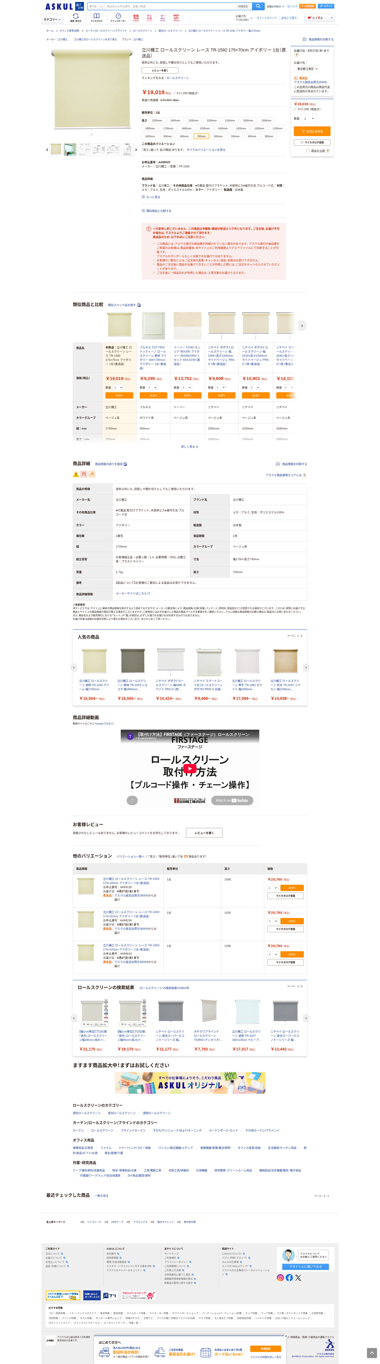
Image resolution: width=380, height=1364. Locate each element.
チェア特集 (251, 1313)
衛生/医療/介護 (114, 1153)
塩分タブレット (165, 1222)
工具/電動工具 (152, 1170)
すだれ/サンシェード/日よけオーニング (177, 1130)
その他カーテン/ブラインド (262, 1130)
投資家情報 (112, 1258)
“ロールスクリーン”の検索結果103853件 (164, 988)
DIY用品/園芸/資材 (139, 1175)
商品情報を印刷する (321, 39)
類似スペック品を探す (122, 305)
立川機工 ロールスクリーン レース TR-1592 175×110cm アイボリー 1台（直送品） (131, 914)
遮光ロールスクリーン (122, 1113)
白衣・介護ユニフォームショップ (292, 1318)
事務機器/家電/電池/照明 (215, 1147)
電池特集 (118, 1313)
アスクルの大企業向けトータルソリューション (246, 1272)
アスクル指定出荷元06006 (310, 82)
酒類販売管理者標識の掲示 (178, 1279)
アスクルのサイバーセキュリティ (124, 1270)
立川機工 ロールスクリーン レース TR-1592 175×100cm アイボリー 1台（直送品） (131, 881)
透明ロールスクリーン (157, 1113)
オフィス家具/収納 (69, 30)
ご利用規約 (170, 1258)
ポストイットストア (59, 1323)
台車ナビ (148, 1318)
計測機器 (201, 1170)
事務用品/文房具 (83, 1147)
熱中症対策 (190, 1222)
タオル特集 (86, 1318)
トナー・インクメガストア (82, 1313)
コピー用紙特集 (57, 1313)
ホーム (49, 30)
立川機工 (63, 39)
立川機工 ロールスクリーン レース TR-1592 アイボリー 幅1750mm (224, 30)
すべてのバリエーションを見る (206, 149)
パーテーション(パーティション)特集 (222, 1313)
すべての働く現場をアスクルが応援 (176, 1318)
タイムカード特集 (136, 1313)
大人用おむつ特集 (223, 1318)
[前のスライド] (47, 150)
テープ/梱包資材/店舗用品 (89, 1170)
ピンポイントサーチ (114, 1323)
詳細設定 (243, 6)
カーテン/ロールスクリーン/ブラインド (106, 30)
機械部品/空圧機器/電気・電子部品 (280, 1170)
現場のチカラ (132, 1318)
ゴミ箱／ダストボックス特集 (292, 1313)
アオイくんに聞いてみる (305, 1266)
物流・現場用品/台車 (124, 1170)
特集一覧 (133, 1323)
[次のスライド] (136, 150)
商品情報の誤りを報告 (109, 464)
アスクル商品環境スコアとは (284, 475)
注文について (53, 1253)
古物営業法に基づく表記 (177, 1274)
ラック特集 (267, 1313)
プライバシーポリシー (176, 1262)
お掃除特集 (317, 1313)
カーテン (78, 1130)
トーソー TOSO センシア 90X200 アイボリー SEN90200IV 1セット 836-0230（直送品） (187, 356)
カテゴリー (51, 19)
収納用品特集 (244, 1318)
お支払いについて (55, 1262)
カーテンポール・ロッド (223, 1130)
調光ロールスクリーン (170, 30)
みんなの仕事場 (230, 1262)
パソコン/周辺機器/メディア (175, 1147)
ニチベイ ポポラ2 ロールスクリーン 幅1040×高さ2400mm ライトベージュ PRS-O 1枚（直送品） (290, 356)
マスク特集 (204, 1318)
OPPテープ (117, 1222)
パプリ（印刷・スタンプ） (234, 1258)
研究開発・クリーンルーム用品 (233, 1170)
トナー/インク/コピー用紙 (135, 1147)
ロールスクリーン (142, 30)
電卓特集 (105, 1313)
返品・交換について (56, 1266)
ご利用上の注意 (172, 1270)
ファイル (105, 1147)
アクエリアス (140, 1222)
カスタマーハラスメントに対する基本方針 (129, 1266)
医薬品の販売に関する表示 (178, 1283)
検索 (258, 6)
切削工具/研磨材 (179, 1170)
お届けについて (54, 1258)
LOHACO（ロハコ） (232, 1253)
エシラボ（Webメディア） (235, 1266)
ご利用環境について (175, 1266)
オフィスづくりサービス (87, 1323)
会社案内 (111, 1253)
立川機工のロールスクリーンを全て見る (95, 39)
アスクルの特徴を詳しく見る (265, 1357)
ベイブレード (94, 1222)
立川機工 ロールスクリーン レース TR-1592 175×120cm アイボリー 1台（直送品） (131, 947)
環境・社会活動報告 (116, 1262)
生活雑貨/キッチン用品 (282, 1147)
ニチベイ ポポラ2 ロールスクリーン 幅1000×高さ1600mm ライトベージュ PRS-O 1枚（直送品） (221, 356)
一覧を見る (101, 1195)
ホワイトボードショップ (185, 1313)
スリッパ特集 (69, 1318)
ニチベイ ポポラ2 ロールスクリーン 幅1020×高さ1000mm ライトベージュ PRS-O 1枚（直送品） (255, 356)
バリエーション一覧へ (130, 856)
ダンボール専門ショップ (109, 1318)
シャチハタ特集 (263, 1318)
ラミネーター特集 (158, 1313)
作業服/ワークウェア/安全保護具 (100, 1175)
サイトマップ (171, 1253)
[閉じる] (286, 1336)
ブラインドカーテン (133, 1130)
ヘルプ (293, 6)
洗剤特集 (53, 1318)
